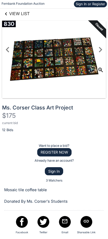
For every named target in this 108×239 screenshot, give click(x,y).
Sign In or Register (90, 4)
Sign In (54, 171)
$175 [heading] (9, 115)
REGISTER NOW (54, 152)
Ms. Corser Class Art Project (37, 107)
